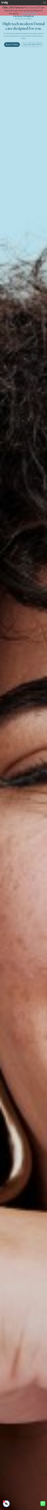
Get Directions (30, 13)
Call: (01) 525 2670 (32, 44)
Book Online (12, 44)
